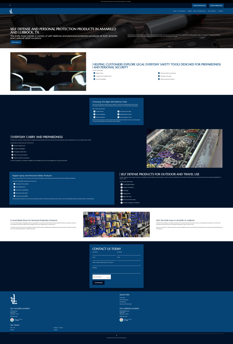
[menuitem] (175, 11)
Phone (118, 257)
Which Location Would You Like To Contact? (103, 262)
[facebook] (10, 5)
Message (95, 267)
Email (94, 257)
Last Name (119, 252)
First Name (95, 252)
